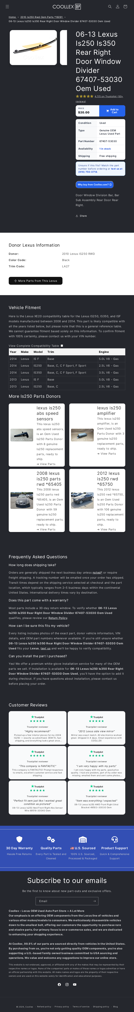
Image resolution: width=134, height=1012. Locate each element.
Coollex (29, 1007)
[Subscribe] (94, 901)
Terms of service (81, 1006)
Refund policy (44, 1006)
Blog (115, 1006)
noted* (97, 572)
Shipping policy (101, 1006)
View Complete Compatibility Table (34, 345)
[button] (7, 6)
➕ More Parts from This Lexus (35, 280)
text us (45, 648)
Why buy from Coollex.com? (95, 184)
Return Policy (58, 618)
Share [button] (83, 215)
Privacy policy (62, 1006)
